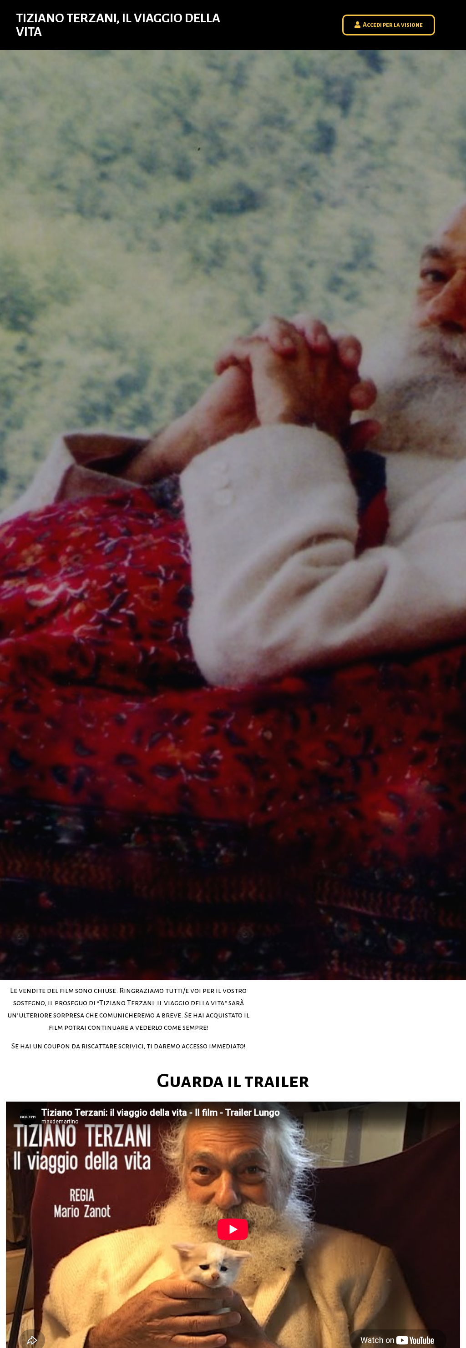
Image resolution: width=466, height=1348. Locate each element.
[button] (388, 25)
